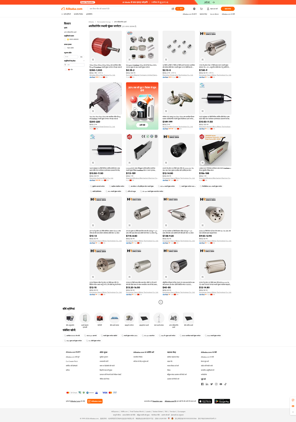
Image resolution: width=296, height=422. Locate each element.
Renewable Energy (104, 22)
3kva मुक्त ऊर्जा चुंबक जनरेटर (74, 341)
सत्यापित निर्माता (137, 357)
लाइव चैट (170, 361)
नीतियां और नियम (104, 379)
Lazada (148, 411)
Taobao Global (158, 411)
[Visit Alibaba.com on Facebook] (202, 384)
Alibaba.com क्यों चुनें (72, 357)
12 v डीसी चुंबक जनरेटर (94, 341)
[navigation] (74, 162)
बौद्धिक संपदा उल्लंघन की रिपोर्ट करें (177, 374)
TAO (166, 411)
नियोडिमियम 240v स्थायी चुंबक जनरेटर (212, 186)
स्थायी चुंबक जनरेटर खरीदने (110, 335)
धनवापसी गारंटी (104, 361)
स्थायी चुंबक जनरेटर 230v (130, 335)
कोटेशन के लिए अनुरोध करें (140, 361)
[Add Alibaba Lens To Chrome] (95, 401)
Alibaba (91, 22)
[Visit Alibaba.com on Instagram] (216, 384)
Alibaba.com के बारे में (73, 352)
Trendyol (173, 411)
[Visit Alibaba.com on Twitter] (211, 384)
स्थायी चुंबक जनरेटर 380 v (188, 186)
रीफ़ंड (168, 370)
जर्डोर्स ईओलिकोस (96, 191)
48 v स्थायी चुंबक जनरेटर (114, 191)
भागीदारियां (204, 374)
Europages (181, 411)
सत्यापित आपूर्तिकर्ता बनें (207, 370)
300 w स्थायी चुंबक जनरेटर (167, 186)
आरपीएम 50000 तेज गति (73, 335)
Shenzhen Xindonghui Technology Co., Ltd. (178, 75)
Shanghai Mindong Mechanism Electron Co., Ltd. (142, 178)
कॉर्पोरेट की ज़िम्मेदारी (71, 366)
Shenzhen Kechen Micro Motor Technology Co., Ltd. (215, 126)
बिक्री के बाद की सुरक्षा (106, 370)
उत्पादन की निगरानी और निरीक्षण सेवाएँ (110, 374)
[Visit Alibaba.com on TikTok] (225, 384)
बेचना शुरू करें (205, 361)
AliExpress (115, 411)
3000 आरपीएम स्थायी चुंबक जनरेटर (191, 335)
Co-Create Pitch (72, 361)
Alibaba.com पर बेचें (207, 357)
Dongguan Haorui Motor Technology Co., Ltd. (215, 75)
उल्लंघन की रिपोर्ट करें (173, 379)
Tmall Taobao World (137, 411)
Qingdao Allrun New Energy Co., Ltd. (102, 75)
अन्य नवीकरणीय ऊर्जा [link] (120, 22)
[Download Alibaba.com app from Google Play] (222, 401)
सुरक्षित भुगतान (104, 357)
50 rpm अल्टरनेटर (149, 335)
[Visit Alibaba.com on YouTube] (220, 384)
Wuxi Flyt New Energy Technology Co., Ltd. (178, 126)
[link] (293, 400)
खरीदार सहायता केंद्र (173, 357)
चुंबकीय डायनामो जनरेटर (98, 186)
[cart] (202, 9)
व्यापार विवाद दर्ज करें (173, 366)
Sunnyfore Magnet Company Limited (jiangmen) (142, 75)
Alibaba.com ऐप (170, 401)
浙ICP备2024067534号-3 (207, 418)
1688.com (124, 411)
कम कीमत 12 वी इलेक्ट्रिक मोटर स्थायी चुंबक (142, 186)
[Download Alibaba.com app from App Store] (205, 401)
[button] (172, 8)
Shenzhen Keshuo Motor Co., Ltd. (101, 178)
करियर (68, 370)
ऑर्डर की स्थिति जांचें (207, 366)
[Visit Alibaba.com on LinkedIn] (207, 384)
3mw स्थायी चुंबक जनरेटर (214, 335)
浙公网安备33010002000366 (186, 418)
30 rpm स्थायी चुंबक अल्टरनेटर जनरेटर (152, 191)
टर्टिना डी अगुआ (132, 191)
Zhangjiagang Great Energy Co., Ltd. (102, 126)
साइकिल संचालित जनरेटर (117, 186)
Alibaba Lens (75, 401)
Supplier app (157, 401)
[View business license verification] (169, 418)
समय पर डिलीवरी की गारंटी (107, 366)
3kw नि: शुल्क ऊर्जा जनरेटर (168, 335)
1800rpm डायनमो (91, 335)
